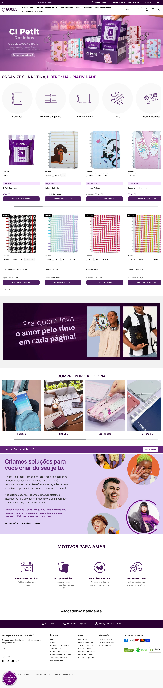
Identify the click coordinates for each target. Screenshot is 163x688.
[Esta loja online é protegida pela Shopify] (155, 652)
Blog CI (52, 639)
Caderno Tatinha (93, 188)
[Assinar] (38, 649)
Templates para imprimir (59, 658)
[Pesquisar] (139, 9)
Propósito (26, 523)
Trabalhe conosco (56, 648)
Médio (57, 175)
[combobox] (131, 9)
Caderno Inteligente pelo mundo (62, 655)
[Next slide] (9, 122)
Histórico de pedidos (106, 642)
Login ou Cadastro (105, 639)
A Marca (53, 642)
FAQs (37, 523)
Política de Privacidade (86, 651)
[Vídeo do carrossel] (81, 43)
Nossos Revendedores (58, 651)
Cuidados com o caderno (59, 645)
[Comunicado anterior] (2, 2)
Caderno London (51, 269)
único (6, 175)
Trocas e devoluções (86, 645)
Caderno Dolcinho (52, 188)
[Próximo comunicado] (82, 2)
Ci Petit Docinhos (10, 188)
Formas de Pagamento (86, 658)
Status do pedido (105, 645)
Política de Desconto (86, 655)
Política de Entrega (85, 648)
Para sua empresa (57, 661)
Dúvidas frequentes (85, 642)
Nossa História (11, 523)
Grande (48, 175)
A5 (106, 175)
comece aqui (150, 449)
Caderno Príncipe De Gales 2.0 (15, 269)
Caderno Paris (92, 269)
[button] (49, 8)
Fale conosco (83, 639)
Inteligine (72, 259)
